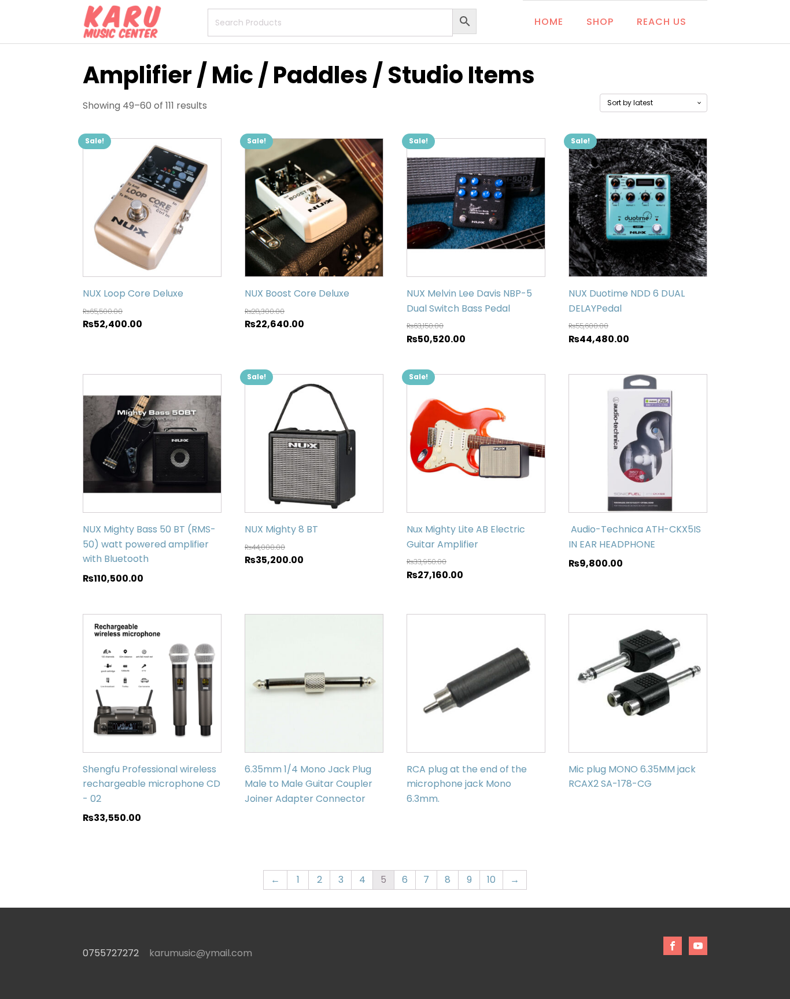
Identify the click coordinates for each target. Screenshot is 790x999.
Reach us (661, 21)
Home (548, 21)
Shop (600, 21)
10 (491, 879)
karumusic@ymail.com (200, 953)
